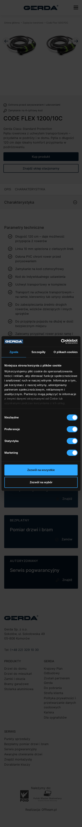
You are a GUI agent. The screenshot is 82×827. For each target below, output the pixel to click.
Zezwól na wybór (41, 482)
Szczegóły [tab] (38, 352)
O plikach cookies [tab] (66, 352)
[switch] (72, 429)
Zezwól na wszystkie (41, 470)
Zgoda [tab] (14, 352)
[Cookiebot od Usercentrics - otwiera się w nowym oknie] (61, 341)
